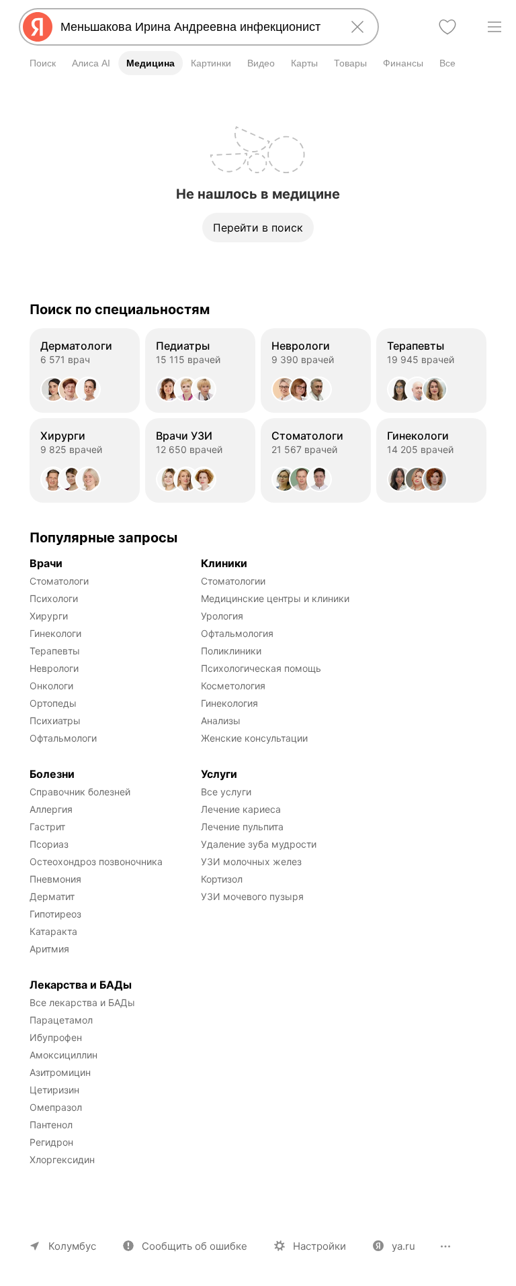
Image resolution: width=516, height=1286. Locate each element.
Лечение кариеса (241, 809)
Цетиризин (54, 1089)
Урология (222, 616)
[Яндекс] (37, 27)
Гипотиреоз (55, 914)
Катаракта (53, 931)
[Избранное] (447, 27)
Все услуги (226, 791)
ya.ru (403, 1246)
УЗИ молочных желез (251, 861)
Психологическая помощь (261, 668)
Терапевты (55, 650)
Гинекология (229, 703)
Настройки (319, 1246)
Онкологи (51, 685)
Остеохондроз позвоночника (96, 861)
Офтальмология (237, 633)
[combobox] (196, 26)
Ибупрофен (56, 1037)
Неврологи (54, 668)
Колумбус (72, 1246)
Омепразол (56, 1107)
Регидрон (51, 1142)
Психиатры (55, 720)
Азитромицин (60, 1072)
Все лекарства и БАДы (82, 1002)
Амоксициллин (63, 1054)
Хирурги (49, 616)
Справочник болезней (80, 791)
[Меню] (494, 26)
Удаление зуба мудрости (258, 844)
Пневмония (55, 879)
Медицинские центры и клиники (275, 598)
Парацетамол (61, 1020)
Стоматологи (59, 581)
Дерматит (52, 896)
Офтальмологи (63, 738)
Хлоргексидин (62, 1159)
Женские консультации (254, 738)
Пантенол (51, 1124)
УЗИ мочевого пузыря (252, 896)
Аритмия (49, 948)
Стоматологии (233, 581)
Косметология (233, 685)
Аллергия (51, 809)
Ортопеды (53, 703)
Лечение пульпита (242, 826)
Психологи (54, 598)
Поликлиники (231, 650)
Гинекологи (55, 633)
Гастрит (47, 826)
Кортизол (222, 879)
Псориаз (49, 844)
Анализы (221, 720)
